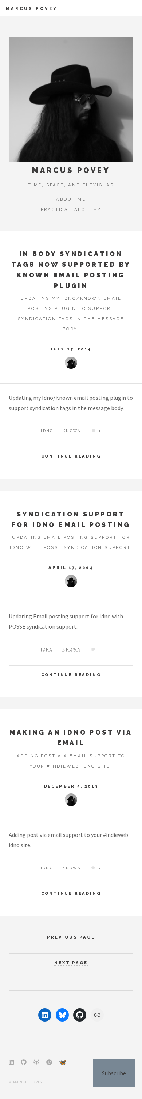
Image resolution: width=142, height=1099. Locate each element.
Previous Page (71, 937)
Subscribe (114, 1073)
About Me (71, 199)
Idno (47, 431)
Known (72, 431)
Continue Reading (71, 456)
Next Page (70, 962)
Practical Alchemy (71, 209)
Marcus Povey (32, 8)
